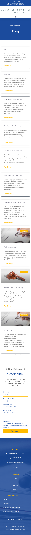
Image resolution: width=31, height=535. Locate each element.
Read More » (8, 66)
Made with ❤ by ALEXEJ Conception (15, 529)
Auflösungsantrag (10, 247)
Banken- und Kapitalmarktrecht (15, 202)
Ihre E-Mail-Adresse (9, 398)
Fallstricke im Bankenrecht (13, 151)
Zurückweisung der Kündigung (14, 288)
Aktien (6, 49)
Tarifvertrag (8, 330)
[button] (15, 16)
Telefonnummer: (7, 404)
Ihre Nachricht (7, 410)
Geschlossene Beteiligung (13, 99)
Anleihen (7, 74)
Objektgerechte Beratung (12, 126)
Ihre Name (6, 392)
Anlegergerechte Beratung (13, 175)
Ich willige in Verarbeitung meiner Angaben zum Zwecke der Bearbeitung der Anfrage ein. (15, 425)
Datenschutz (7, 421)
